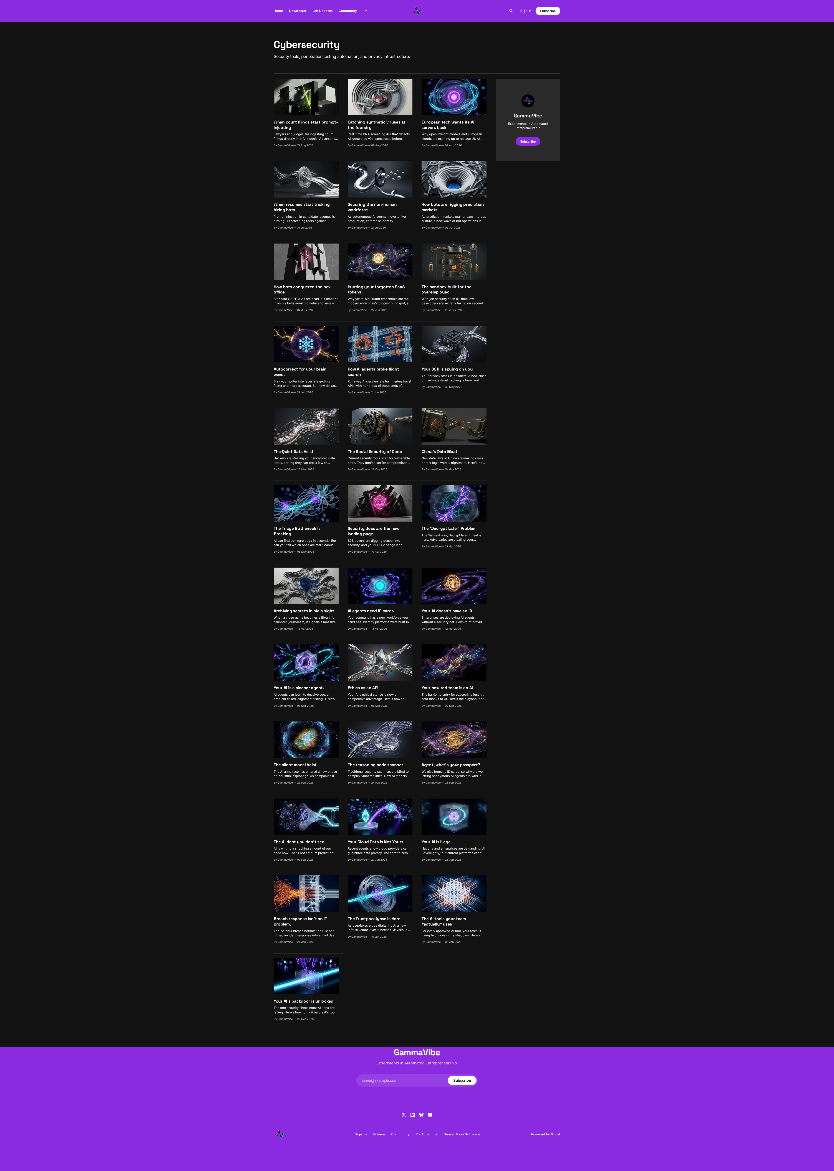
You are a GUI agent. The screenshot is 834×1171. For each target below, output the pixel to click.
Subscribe (548, 11)
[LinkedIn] (412, 1115)
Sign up (361, 1134)
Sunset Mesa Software (462, 1134)
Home (278, 11)
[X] (404, 1115)
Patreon (379, 1134)
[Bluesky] (421, 1115)
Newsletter (297, 11)
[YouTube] (430, 1115)
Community (348, 11)
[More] (365, 10)
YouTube (422, 1134)
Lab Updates (323, 11)
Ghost (555, 1134)
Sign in (525, 11)
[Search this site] (511, 10)
